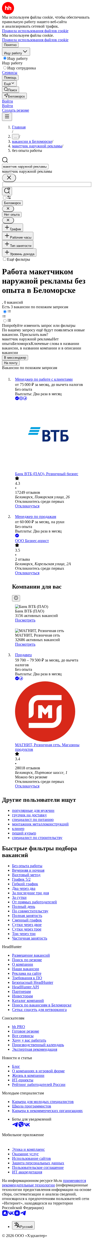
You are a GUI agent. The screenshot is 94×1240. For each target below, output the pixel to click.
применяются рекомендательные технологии (44, 1182)
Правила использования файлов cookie (35, 40)
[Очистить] (9, 178)
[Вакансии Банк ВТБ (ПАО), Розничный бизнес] (52, 436)
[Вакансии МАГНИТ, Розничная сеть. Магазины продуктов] (52, 712)
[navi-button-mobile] (7, 117)
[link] (10, 89)
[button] (7, 101)
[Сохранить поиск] (7, 191)
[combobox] (25, 166)
